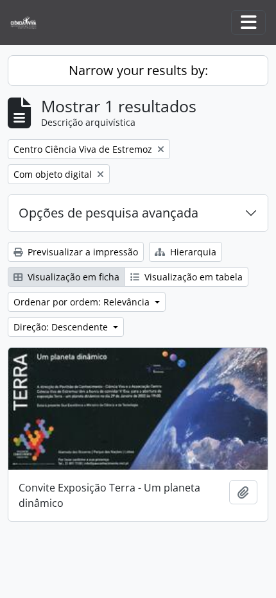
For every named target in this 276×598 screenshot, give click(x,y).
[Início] (28, 22)
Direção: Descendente (61, 327)
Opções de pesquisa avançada (108, 212)
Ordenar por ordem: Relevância (82, 302)
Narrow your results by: (138, 70)
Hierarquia (192, 252)
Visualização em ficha (72, 277)
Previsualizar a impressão (81, 252)
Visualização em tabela (192, 277)
